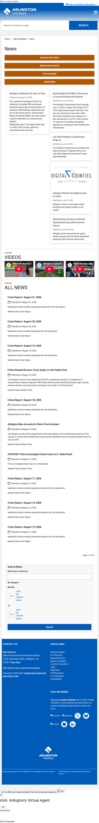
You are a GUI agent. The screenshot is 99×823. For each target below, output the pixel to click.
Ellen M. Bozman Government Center (21, 655)
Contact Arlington (49, 771)
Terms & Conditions (23, 771)
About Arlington (20, 39)
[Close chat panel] (3, 807)
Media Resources (49, 65)
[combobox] (81, 4)
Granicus (61, 774)
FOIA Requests (57, 673)
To (15, 605)
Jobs (52, 667)
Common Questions (59, 664)
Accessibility (56, 679)
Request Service (57, 658)
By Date (17, 587)
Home (7, 39)
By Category (13, 582)
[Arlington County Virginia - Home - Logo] (20, 11)
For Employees (57, 676)
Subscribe (49, 82)
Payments (54, 670)
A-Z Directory (56, 655)
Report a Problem (58, 661)
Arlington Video (49, 57)
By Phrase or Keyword (18, 571)
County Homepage (8, 771)
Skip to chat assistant (9, 1)
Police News (50, 74)
